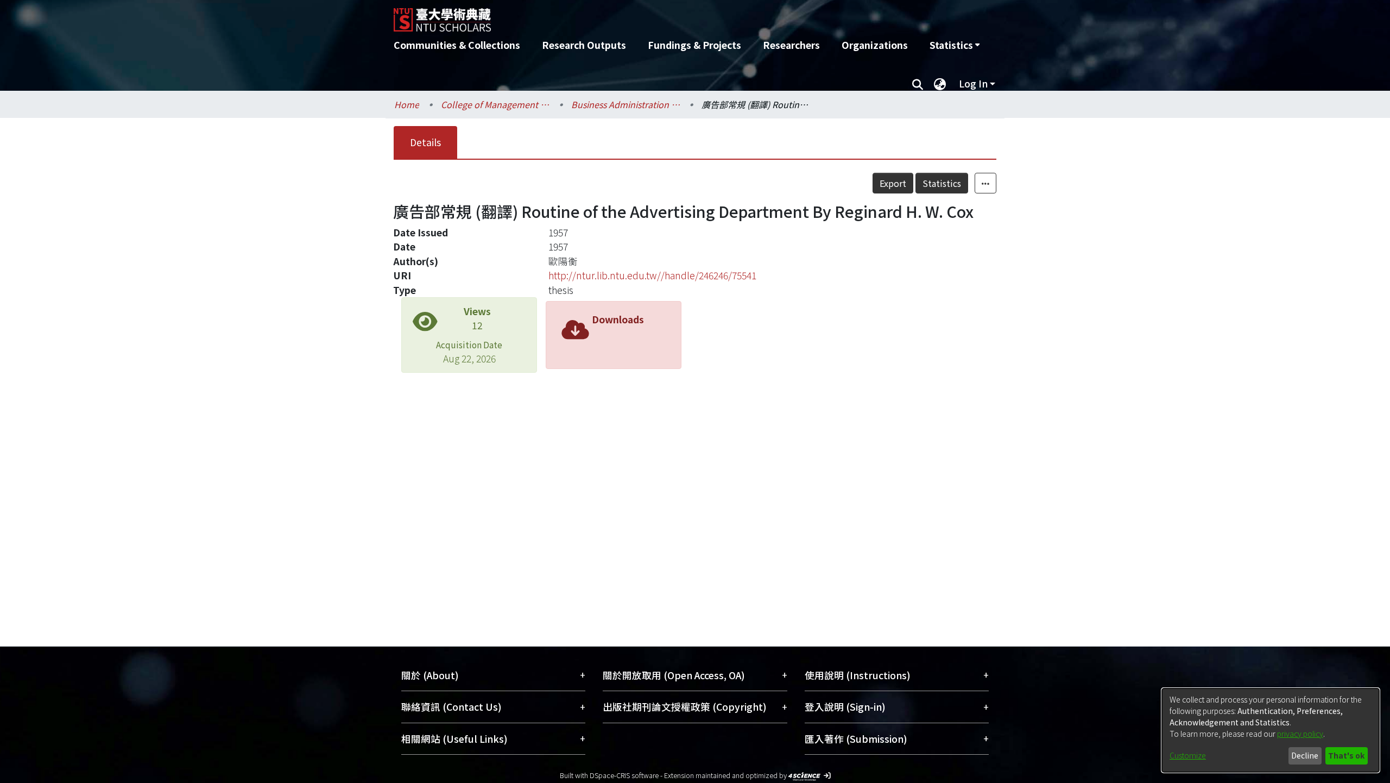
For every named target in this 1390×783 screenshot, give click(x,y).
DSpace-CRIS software (624, 775)
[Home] (637, 16)
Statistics (942, 183)
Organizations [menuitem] (875, 45)
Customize (1188, 755)
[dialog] (1270, 730)
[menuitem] (955, 45)
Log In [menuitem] (973, 83)
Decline (1304, 755)
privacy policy (1300, 733)
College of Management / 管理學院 (495, 104)
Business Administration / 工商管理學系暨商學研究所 (625, 104)
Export (893, 183)
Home (406, 104)
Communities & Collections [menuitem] (457, 45)
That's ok (1346, 755)
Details (425, 142)
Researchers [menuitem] (791, 45)
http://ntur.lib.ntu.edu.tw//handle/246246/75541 (652, 275)
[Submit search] (917, 83)
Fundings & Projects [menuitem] (694, 45)
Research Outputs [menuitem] (584, 45)
